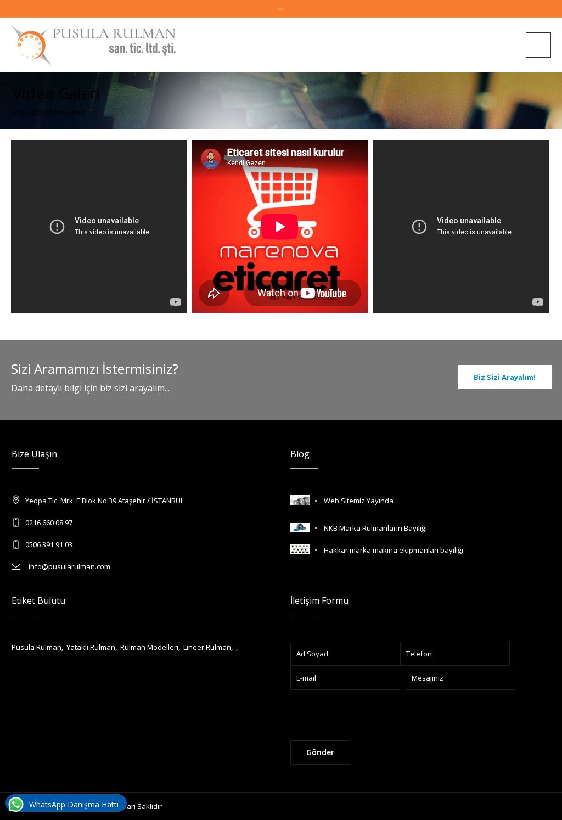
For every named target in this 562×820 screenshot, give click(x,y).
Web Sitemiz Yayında (359, 501)
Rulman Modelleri (149, 647)
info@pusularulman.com (67, 566)
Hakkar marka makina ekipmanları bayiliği (393, 550)
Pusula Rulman (36, 647)
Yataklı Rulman (90, 647)
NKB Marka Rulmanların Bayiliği (375, 528)
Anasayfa (27, 112)
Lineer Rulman (207, 647)
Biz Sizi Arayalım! (505, 377)
